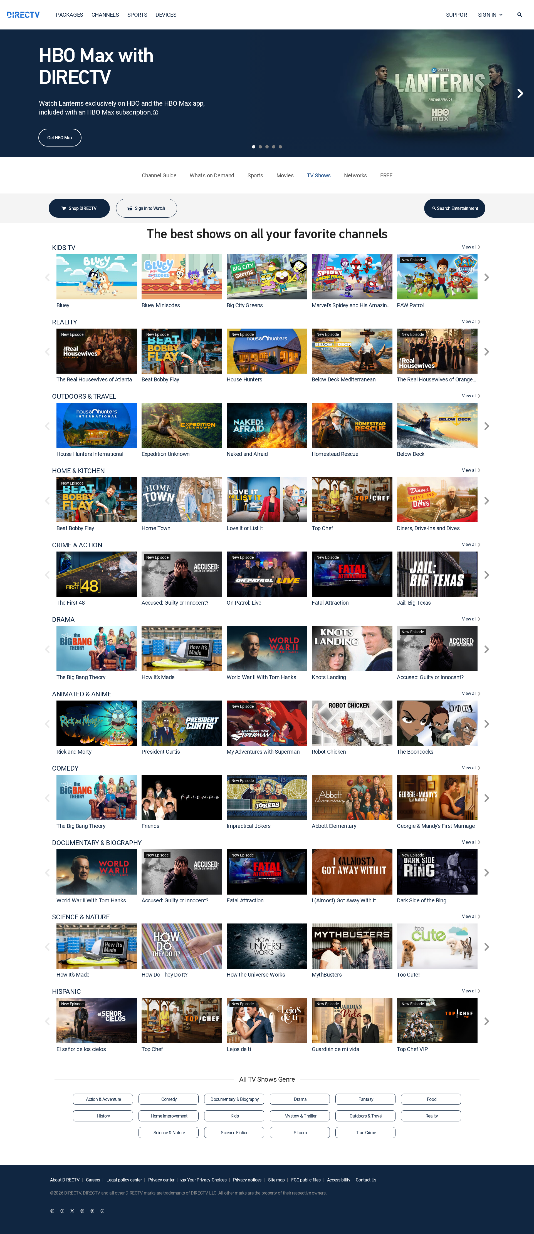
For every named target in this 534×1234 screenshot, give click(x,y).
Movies (285, 175)
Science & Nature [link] (169, 1132)
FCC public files (305, 1180)
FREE (386, 175)
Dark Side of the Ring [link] (421, 900)
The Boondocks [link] (415, 751)
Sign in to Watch (150, 208)
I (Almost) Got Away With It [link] (344, 900)
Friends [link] (150, 826)
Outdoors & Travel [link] (366, 1116)
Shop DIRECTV (82, 208)
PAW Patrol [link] (410, 305)
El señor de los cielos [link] (81, 1049)
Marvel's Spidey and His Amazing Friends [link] (360, 305)
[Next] (520, 93)
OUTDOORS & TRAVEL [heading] (84, 396)
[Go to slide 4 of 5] (273, 146)
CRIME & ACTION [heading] (77, 545)
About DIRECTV (65, 1180)
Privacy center (160, 1180)
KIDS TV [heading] (63, 247)
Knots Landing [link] (329, 677)
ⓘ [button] (155, 112)
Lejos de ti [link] (239, 1049)
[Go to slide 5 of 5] (280, 146)
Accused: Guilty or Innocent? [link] (175, 602)
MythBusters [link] (327, 974)
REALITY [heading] (64, 322)
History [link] (103, 1116)
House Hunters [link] (244, 379)
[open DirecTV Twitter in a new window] (72, 1210)
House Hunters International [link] (89, 454)
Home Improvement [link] (169, 1116)
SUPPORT (458, 14)
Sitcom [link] (300, 1132)
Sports (255, 175)
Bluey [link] (62, 305)
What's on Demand (212, 175)
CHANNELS (105, 14)
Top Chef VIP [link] (412, 1049)
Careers (92, 1180)
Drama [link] (300, 1099)
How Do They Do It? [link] (164, 974)
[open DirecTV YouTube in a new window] (92, 1210)
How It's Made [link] (158, 677)
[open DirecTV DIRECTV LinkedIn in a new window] (52, 1210)
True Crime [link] (366, 1132)
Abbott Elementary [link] (334, 826)
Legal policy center (124, 1180)
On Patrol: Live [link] (244, 602)
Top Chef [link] (322, 528)
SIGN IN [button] (487, 14)
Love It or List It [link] (245, 528)
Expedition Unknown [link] (166, 454)
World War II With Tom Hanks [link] (261, 677)
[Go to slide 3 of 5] (267, 146)
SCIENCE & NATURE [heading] (81, 917)
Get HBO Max (60, 138)
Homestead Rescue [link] (335, 454)
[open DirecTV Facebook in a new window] (62, 1210)
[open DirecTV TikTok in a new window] (102, 1210)
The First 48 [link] (70, 602)
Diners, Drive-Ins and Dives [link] (428, 528)
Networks (355, 175)
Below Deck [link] (410, 454)
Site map (276, 1180)
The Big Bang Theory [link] (80, 677)
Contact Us (366, 1180)
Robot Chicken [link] (329, 751)
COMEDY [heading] (65, 768)
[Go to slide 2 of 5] (260, 146)
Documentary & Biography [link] (235, 1099)
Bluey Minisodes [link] (161, 305)
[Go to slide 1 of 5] (253, 146)
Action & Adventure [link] (103, 1099)
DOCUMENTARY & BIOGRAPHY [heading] (97, 842)
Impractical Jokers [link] (249, 826)
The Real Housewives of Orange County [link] (444, 379)
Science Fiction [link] (235, 1132)
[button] (519, 14)
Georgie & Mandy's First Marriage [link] (436, 826)
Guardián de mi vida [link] (335, 1049)
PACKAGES (69, 14)
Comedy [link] (169, 1099)
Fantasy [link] (366, 1099)
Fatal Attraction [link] (330, 602)
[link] (96, 276)
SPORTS (137, 14)
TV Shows (319, 175)
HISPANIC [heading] (66, 991)
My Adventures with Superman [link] (263, 751)
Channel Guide (159, 175)
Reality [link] (432, 1116)
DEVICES (165, 14)
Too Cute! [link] (408, 974)
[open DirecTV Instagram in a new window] (82, 1210)
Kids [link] (235, 1116)
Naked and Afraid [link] (247, 454)
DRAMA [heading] (63, 619)
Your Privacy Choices (207, 1180)
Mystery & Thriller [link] (300, 1116)
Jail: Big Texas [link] (414, 602)
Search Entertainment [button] (457, 208)
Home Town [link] (156, 528)
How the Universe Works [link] (256, 974)
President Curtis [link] (161, 751)
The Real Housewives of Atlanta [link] (94, 379)
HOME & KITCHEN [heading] (78, 470)
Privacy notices (246, 1180)
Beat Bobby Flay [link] (160, 379)
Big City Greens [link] (245, 305)
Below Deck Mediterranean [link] (343, 379)
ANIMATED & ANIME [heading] (81, 694)
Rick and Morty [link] (73, 751)
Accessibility (338, 1180)
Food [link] (431, 1099)
